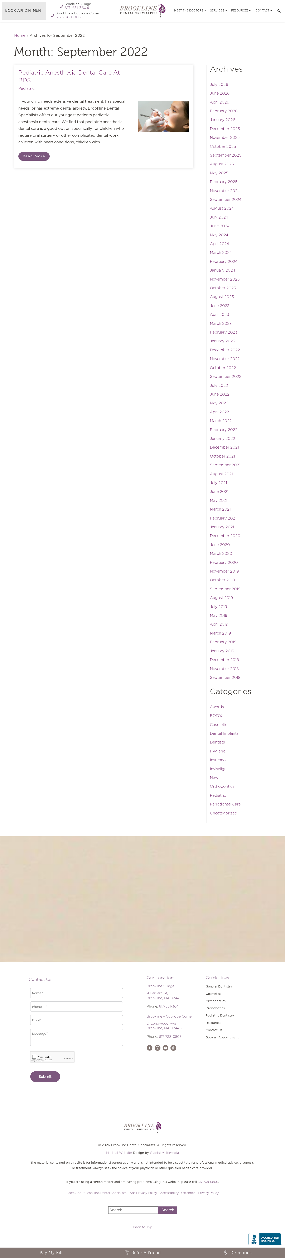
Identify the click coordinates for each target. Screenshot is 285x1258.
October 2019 (222, 580)
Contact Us (214, 1030)
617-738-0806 (170, 1036)
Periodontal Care (225, 804)
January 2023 (222, 341)
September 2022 (225, 377)
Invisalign (218, 769)
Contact (262, 10)
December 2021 (224, 447)
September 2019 (225, 589)
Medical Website (119, 1152)
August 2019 (221, 598)
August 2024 (222, 208)
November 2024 (225, 191)
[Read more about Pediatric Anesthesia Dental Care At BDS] (163, 117)
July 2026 (219, 85)
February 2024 (223, 262)
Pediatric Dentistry (220, 1015)
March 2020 (221, 554)
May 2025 (219, 173)
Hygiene (217, 751)
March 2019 (220, 633)
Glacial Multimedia (164, 1152)
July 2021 (218, 483)
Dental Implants (224, 734)
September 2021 (225, 465)
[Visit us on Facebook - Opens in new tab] (150, 1048)
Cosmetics (213, 993)
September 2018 (225, 678)
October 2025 (223, 147)
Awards (217, 707)
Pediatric (26, 89)
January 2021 (222, 527)
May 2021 (218, 501)
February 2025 (223, 182)
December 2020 (225, 536)
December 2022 (225, 350)
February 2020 (224, 563)
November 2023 (225, 279)
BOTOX (216, 716)
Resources (239, 10)
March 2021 (220, 509)
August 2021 (221, 474)
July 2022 (219, 386)
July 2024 (219, 217)
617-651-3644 (170, 1006)
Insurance (219, 760)
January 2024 (222, 270)
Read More (34, 156)
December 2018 (224, 660)
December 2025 (225, 129)
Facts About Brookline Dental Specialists (96, 1193)
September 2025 (225, 155)
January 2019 (222, 651)
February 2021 (223, 518)
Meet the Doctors (188, 10)
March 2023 (221, 324)
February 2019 (223, 642)
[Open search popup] (279, 11)
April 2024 (219, 244)
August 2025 (222, 164)
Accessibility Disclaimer (177, 1193)
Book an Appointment (222, 1037)
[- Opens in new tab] (173, 1048)
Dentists (217, 742)
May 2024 (219, 235)
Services (217, 10)
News (215, 778)
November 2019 (224, 571)
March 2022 (221, 421)
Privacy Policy (208, 1193)
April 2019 (219, 624)
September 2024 (225, 200)
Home (19, 36)
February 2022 (223, 430)
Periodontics (215, 1008)
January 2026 (222, 120)
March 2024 (221, 253)
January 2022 (222, 439)
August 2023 (222, 297)
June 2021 (219, 492)
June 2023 (220, 306)
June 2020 (220, 545)
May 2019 (218, 616)
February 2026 (224, 111)
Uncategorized (223, 813)
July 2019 (218, 607)
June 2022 (220, 394)
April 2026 (219, 102)
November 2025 (225, 138)
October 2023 (223, 288)
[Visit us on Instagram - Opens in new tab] (157, 1048)
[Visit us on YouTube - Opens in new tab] (165, 1048)
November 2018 (224, 669)
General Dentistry (219, 986)
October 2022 (223, 368)
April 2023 (219, 315)
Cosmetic (218, 725)
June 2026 (220, 93)
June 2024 (220, 226)
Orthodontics (222, 787)
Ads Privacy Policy (143, 1193)
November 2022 (225, 359)
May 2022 (219, 403)
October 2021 (222, 456)
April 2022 (219, 412)
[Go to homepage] (142, 11)
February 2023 (223, 332)
